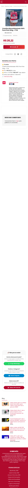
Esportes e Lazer (8, 6)
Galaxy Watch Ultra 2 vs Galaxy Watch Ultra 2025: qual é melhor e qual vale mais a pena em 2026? (18, 405)
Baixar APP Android (15, 387)
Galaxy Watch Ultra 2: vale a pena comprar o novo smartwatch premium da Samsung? (17, 412)
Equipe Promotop (8, 35)
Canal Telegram (14, 375)
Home (2, 6)
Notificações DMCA (14, 486)
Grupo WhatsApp (15, 363)
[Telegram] (18, 54)
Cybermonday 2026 (14, 473)
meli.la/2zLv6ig (8, 76)
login (17, 121)
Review (11, 415)
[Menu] (1, 2)
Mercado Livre (8, 32)
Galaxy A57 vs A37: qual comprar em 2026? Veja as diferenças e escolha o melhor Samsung (18, 438)
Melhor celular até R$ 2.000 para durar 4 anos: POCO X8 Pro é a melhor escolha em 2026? (17, 429)
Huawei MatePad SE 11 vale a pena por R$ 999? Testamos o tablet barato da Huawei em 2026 (18, 421)
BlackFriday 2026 (14, 470)
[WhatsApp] (15, 54)
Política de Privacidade (14, 479)
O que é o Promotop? (14, 483)
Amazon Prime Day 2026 (14, 475)
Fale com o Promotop (14, 481)
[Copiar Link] (21, 54)
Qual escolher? (16, 441)
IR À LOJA (13, 47)
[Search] (25, 2)
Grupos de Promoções (14, 477)
